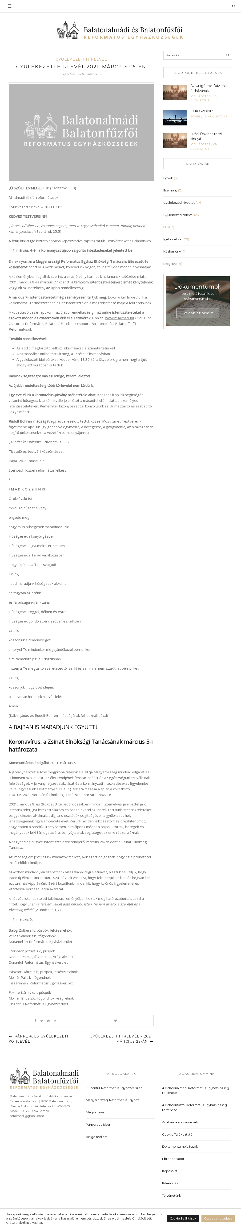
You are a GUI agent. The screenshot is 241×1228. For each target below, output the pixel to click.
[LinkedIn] (55, 1020)
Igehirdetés (200, 96)
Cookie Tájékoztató (177, 1134)
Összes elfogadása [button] (218, 1218)
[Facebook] (35, 1020)
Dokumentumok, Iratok (180, 1146)
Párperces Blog (98, 1124)
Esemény (170, 190)
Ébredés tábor (173, 1159)
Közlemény (172, 251)
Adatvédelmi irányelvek (180, 1122)
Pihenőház (170, 1183)
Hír (165, 227)
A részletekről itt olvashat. (24, 1222)
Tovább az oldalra (197, 313)
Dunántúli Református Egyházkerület (114, 1088)
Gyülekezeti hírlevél (81, 59)
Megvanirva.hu (97, 1112)
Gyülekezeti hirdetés (179, 202)
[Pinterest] (48, 1020)
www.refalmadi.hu (119, 317)
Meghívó (170, 264)
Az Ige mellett (96, 1137)
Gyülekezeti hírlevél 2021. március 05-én (81, 67)
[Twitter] (42, 1020)
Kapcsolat (169, 1171)
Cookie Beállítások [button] (183, 1218)
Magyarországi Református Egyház (112, 1100)
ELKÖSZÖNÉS (202, 111)
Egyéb (195, 116)
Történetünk (171, 1195)
